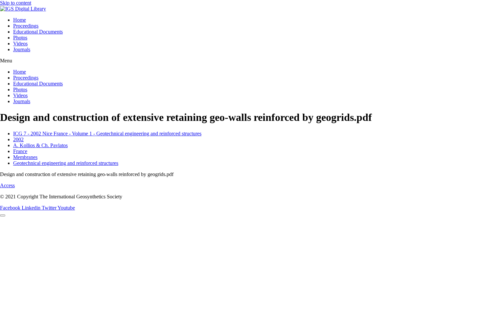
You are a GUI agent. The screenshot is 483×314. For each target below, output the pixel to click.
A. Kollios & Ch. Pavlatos (40, 145)
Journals (21, 49)
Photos (20, 37)
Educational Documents (38, 31)
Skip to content (15, 3)
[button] (241, 61)
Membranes (25, 157)
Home (19, 20)
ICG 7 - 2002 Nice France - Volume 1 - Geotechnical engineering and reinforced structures (107, 133)
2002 (18, 139)
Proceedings (25, 26)
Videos (20, 43)
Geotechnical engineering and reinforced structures (65, 163)
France (20, 151)
